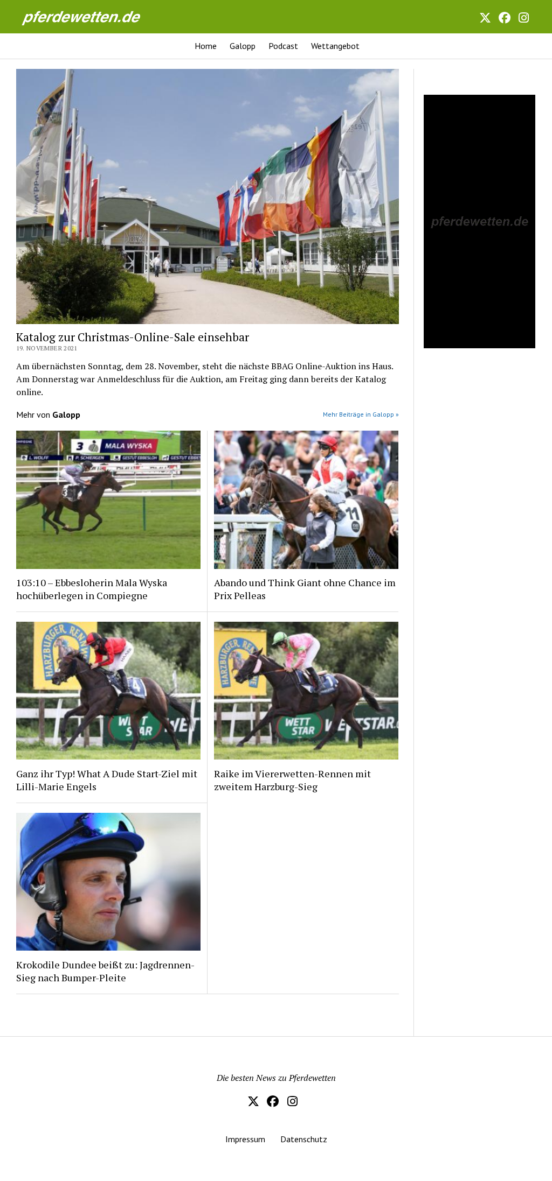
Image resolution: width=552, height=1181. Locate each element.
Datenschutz (303, 1139)
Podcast (283, 45)
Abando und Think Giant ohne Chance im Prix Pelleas (305, 589)
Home (206, 45)
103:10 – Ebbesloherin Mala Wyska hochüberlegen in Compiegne (91, 589)
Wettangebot (335, 45)
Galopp (243, 45)
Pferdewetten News (92, 16)
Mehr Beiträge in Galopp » (361, 414)
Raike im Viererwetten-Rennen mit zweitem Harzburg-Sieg (292, 780)
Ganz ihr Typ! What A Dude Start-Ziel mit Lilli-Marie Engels (106, 780)
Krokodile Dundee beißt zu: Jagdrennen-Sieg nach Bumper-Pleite (105, 971)
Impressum (245, 1139)
